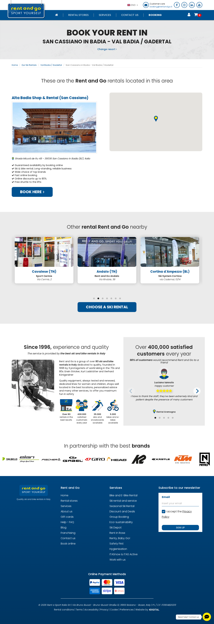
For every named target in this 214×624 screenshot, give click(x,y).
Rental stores (78, 15)
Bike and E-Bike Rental (123, 495)
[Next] (197, 391)
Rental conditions (64, 609)
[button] (155, 119)
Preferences (127, 609)
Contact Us (129, 15)
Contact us (68, 538)
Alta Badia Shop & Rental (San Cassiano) (50, 97)
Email (166, 497)
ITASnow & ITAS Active (124, 554)
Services (105, 15)
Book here (31, 191)
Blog (63, 527)
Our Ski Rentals (29, 65)
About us (66, 511)
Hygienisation (118, 549)
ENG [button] (133, 5)
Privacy (104, 609)
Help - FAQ (67, 522)
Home (15, 65)
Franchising (68, 533)
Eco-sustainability (121, 522)
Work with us (118, 560)
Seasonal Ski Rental (122, 506)
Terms (79, 609)
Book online (68, 543)
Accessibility (91, 609)
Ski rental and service (123, 501)
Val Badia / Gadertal (51, 65)
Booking (155, 15)
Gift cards (67, 517)
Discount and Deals (122, 511)
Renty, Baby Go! (120, 538)
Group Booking (119, 517)
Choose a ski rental (107, 307)
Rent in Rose (117, 533)
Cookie (114, 609)
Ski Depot (116, 527)
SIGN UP (180, 527)
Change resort (106, 49)
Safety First (117, 543)
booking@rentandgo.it (161, 6)
